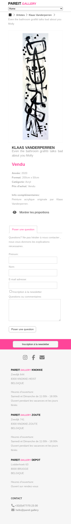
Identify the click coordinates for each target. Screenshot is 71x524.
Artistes (20, 14)
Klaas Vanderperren (40, 14)
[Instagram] (27, 358)
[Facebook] (35, 358)
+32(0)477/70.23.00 (26, 505)
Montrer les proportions (34, 212)
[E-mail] (44, 358)
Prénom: (14, 254)
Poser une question (23, 229)
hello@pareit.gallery (27, 510)
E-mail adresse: (18, 279)
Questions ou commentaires (25, 296)
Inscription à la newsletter (27, 291)
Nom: (12, 266)
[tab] (23, 229)
